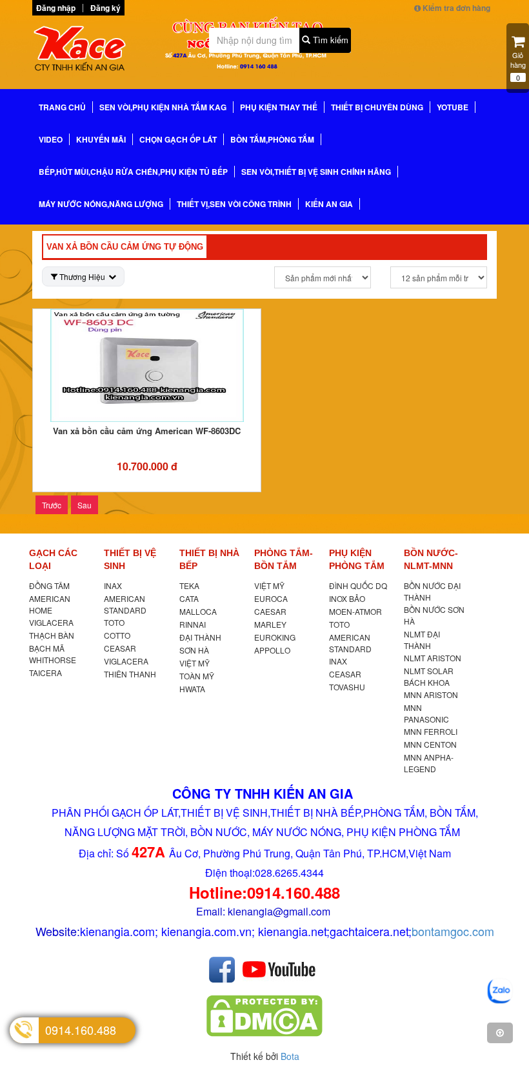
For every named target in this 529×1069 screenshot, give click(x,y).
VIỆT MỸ (194, 662)
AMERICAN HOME (49, 604)
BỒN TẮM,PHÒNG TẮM (272, 139)
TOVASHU (347, 686)
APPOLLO (272, 649)
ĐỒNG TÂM (49, 585)
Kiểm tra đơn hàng (455, 8)
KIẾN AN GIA (329, 204)
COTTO (117, 635)
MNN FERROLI (430, 731)
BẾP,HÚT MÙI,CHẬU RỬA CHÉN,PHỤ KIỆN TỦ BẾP (133, 171)
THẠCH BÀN (51, 635)
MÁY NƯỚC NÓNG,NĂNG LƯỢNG (101, 204)
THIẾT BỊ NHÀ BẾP (209, 559)
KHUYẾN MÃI (101, 139)
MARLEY (270, 624)
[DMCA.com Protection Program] (264, 1015)
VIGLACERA (51, 622)
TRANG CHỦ (62, 107)
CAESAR (270, 611)
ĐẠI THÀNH (200, 637)
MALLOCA (198, 611)
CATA (189, 598)
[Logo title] (83, 51)
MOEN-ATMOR (355, 611)
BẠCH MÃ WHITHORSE (52, 654)
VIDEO (51, 139)
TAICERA (45, 672)
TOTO (114, 622)
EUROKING (274, 637)
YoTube (452, 107)
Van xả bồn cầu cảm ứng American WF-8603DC (147, 431)
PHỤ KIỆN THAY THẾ (278, 107)
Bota (290, 1056)
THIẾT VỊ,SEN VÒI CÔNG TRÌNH (234, 204)
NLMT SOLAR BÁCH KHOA (429, 676)
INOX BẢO (347, 598)
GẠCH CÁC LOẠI (53, 559)
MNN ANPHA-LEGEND (429, 763)
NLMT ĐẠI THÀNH (422, 639)
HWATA (192, 688)
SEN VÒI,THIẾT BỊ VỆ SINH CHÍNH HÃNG (316, 171)
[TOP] (500, 1033)
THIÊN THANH (130, 673)
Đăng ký (105, 8)
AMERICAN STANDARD (125, 604)
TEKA (189, 585)
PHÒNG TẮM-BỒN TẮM (283, 559)
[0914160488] (500, 991)
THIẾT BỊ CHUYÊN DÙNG (377, 107)
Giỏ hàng (518, 66)
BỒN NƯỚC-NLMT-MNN (431, 559)
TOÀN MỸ (196, 675)
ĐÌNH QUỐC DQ (358, 585)
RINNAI (192, 624)
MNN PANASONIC (426, 713)
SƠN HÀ (194, 649)
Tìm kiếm (329, 40)
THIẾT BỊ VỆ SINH (130, 559)
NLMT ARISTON (432, 657)
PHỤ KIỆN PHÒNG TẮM (356, 559)
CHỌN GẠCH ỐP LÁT (178, 139)
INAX (113, 585)
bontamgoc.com (453, 931)
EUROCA (271, 598)
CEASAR (120, 648)
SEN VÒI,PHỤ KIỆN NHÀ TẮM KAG (162, 107)
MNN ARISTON (431, 694)
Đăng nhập (55, 8)
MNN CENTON (430, 744)
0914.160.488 (80, 1029)
